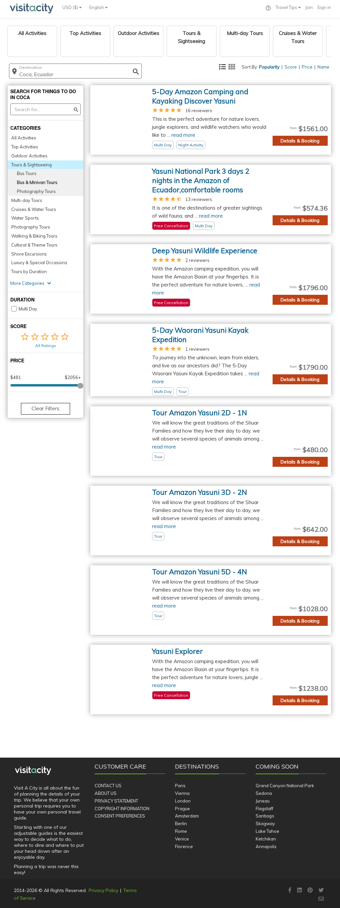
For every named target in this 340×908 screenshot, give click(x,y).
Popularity (269, 67)
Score (291, 67)
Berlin (181, 823)
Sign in (324, 7)
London (183, 801)
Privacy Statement (116, 801)
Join (309, 7)
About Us (106, 793)
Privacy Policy (103, 890)
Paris (180, 785)
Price (307, 67)
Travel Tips (287, 7)
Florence (184, 846)
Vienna (182, 793)
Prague (182, 808)
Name (323, 67)
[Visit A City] (33, 771)
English (97, 7)
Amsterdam (187, 815)
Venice (182, 838)
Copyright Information (122, 808)
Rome (181, 831)
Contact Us (108, 785)
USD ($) (70, 7)
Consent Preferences (120, 815)
